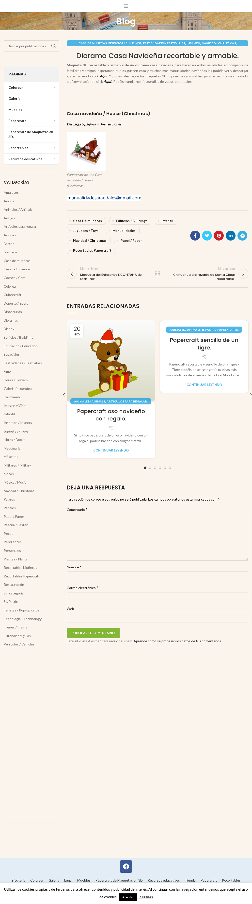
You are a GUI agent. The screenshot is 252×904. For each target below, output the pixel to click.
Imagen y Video (16, 405)
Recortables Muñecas (20, 567)
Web (70, 609)
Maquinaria (12, 448)
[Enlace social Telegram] (242, 236)
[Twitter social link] (207, 236)
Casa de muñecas (93, 43)
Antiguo (10, 218)
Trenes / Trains (15, 627)
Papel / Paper (131, 240)
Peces (8, 533)
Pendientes (13, 542)
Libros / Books (14, 439)
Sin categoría (14, 593)
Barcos (9, 244)
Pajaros (9, 499)
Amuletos (11, 192)
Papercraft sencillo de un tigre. (204, 343)
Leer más (145, 897)
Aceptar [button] (128, 897)
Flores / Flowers (16, 380)
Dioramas (11, 320)
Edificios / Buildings (125, 43)
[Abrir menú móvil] (126, 6)
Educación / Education (21, 346)
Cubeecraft (12, 295)
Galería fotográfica (18, 388)
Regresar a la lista (157, 274)
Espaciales (12, 354)
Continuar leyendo (111, 450)
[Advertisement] (31, 736)
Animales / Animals (89, 401)
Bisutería (10, 252)
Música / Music (15, 482)
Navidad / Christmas (219, 43)
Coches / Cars (14, 278)
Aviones (10, 235)
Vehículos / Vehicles (19, 644)
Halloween (12, 397)
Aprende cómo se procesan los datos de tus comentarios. (178, 641)
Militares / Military (17, 465)
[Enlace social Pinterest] (219, 236)
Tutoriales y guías (17, 636)
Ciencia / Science (17, 269)
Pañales (10, 508)
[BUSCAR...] (53, 46)
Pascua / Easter (16, 525)
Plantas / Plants (16, 559)
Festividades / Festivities (164, 43)
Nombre (74, 566)
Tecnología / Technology (23, 619)
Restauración (14, 584)
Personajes (12, 550)
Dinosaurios (13, 312)
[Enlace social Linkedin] (231, 236)
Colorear (10, 286)
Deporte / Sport (16, 303)
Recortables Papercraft (92, 250)
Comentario (77, 509)
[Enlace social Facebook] (195, 236)
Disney (9, 329)
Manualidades (124, 230)
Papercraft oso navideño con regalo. (111, 415)
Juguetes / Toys (85, 230)
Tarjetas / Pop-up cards (21, 610)
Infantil (193, 43)
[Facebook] (126, 866)
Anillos (9, 201)
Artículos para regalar (127, 401)
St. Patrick (11, 601)
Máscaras (11, 456)
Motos (9, 474)
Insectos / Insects (18, 422)
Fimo (7, 371)
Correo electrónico (82, 587)
